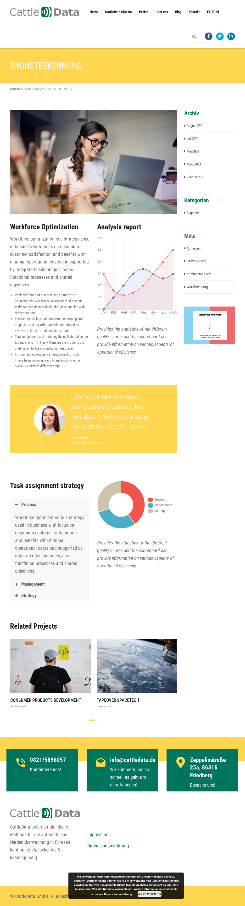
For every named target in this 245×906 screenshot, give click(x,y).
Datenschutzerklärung (108, 846)
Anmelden (193, 248)
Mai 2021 (193, 151)
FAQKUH (213, 12)
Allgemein (193, 213)
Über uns (162, 12)
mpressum (99, 834)
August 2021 (195, 126)
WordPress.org (197, 287)
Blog (178, 12)
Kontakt (194, 12)
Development (18, 706)
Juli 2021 (193, 139)
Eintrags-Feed (196, 261)
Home (94, 12)
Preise (143, 12)
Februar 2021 (196, 177)
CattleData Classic (118, 12)
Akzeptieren (149, 894)
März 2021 (194, 164)
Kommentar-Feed (199, 274)
